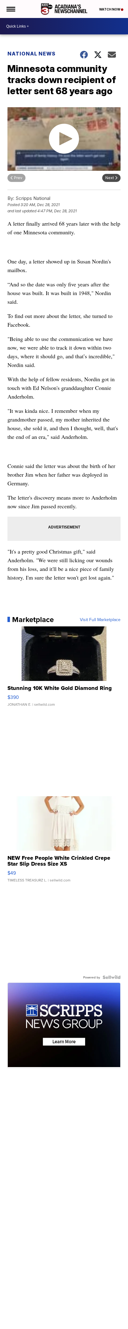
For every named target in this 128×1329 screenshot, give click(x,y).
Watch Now (110, 9)
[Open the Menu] (10, 9)
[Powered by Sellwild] (112, 977)
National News (31, 54)
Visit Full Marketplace (100, 619)
